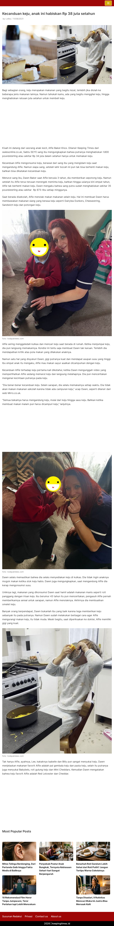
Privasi (28, 916)
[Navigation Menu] (108, 3)
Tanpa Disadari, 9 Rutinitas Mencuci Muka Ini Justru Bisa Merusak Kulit (91, 901)
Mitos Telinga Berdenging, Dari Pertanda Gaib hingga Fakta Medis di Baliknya (18, 867)
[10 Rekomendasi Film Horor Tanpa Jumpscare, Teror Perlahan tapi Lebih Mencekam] (19, 885)
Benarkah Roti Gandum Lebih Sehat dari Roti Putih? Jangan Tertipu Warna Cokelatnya (92, 867)
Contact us (41, 916)
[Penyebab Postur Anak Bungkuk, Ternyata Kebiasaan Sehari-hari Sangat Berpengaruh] (56, 851)
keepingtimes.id (61, 923)
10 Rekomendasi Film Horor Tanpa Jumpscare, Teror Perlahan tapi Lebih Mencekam (19, 901)
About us (56, 916)
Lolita (8, 19)
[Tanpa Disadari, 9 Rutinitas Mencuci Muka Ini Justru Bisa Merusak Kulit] (93, 885)
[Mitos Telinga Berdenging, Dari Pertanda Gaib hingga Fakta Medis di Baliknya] (19, 851)
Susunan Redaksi (12, 916)
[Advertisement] (57, 124)
